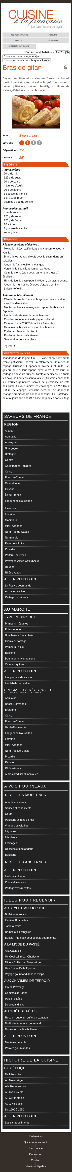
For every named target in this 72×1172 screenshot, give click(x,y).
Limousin (10, 508)
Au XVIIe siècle (14, 1092)
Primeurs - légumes (16, 623)
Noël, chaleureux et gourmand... (24, 1023)
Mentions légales (35, 1166)
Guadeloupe (12, 483)
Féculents (11, 837)
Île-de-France (13, 495)
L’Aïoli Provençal (15, 987)
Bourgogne (11, 448)
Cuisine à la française (14, 6)
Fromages (11, 843)
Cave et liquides (14, 664)
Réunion (10, 566)
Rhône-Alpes (13, 572)
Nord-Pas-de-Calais (17, 531)
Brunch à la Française (18, 931)
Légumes (10, 831)
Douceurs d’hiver (15, 1004)
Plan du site (36, 1148)
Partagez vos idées (16, 597)
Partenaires (36, 1136)
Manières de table (15, 1042)
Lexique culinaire (15, 876)
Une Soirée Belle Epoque (20, 968)
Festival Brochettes (16, 920)
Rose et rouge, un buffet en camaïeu (26, 1017)
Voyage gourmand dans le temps (24, 974)
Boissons (10, 854)
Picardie (10, 549)
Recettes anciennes (25, 862)
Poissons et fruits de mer (19, 819)
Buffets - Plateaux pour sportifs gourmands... (31, 937)
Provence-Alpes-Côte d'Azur (22, 561)
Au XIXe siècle (14, 1103)
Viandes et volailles (16, 825)
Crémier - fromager (16, 641)
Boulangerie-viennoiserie (20, 658)
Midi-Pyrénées (13, 525)
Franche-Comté (14, 477)
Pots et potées (13, 998)
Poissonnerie (13, 629)
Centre (9, 459)
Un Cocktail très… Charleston (22, 956)
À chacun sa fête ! (15, 591)
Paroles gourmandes (17, 1048)
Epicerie (10, 652)
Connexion (35, 1154)
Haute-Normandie (15, 727)
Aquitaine (10, 436)
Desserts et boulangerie (19, 849)
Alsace (9, 430)
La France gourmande (18, 585)
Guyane (9, 489)
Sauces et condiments (18, 808)
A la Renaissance (15, 1086)
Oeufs (8, 813)
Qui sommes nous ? (35, 1142)
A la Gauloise (13, 950)
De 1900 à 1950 (14, 1109)
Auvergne (11, 442)
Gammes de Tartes (16, 993)
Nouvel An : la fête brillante (21, 1029)
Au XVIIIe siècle (14, 1097)
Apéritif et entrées (15, 802)
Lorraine (10, 514)
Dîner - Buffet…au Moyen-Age (23, 962)
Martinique (11, 520)
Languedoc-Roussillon (18, 501)
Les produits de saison (18, 677)
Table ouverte (13, 926)
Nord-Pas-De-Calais (17, 750)
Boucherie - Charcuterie (19, 635)
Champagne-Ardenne (18, 465)
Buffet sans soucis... (17, 914)
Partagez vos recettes (18, 888)
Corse (8, 471)
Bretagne (10, 454)
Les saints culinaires (17, 1122)
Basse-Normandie (16, 703)
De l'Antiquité (13, 1074)
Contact (35, 1160)
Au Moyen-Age (14, 1080)
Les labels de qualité (17, 683)
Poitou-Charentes (15, 555)
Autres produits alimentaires (21, 774)
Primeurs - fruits (14, 647)
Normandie (11, 537)
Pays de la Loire (14, 543)
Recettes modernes (25, 795)
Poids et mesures (15, 882)
